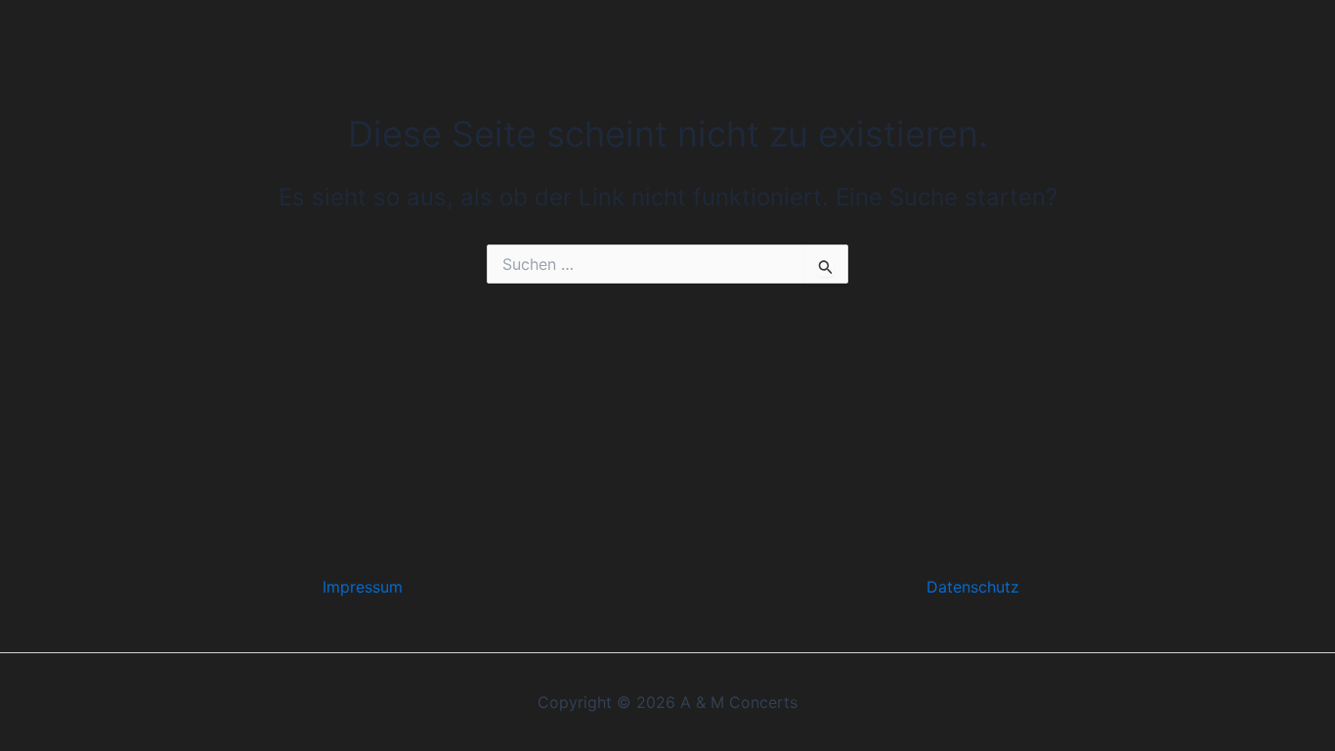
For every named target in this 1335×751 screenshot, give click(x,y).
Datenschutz (972, 586)
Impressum (363, 586)
